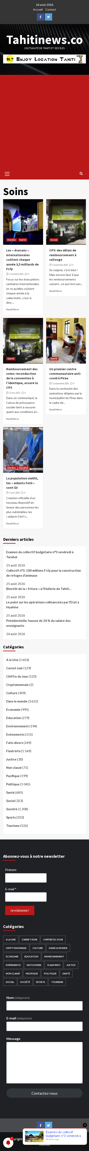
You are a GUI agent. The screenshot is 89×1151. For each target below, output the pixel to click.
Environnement (17, 726)
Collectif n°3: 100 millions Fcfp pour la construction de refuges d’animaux (43, 573)
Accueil (38, 9)
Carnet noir (14, 668)
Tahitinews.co (44, 39)
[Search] (81, 173)
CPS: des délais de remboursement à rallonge (62, 255)
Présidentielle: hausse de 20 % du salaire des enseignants (38, 623)
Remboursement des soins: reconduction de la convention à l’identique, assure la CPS (22, 378)
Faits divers (14, 743)
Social (54, 239)
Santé (22, 239)
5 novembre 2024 (60, 264)
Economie (13, 709)
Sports (11, 817)
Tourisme (13, 825)
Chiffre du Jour (17, 676)
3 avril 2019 (14, 492)
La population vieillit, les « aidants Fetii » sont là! (22, 483)
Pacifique (13, 776)
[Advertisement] (44, 121)
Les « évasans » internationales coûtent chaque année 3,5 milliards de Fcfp (22, 259)
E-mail (10, 889)
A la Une (11, 239)
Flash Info (13, 751)
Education (13, 718)
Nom (18, 997)
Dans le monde (16, 701)
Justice (11, 759)
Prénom (10, 870)
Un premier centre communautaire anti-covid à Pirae (65, 373)
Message (13, 1039)
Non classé (14, 767)
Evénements (15, 734)
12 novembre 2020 (60, 383)
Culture (11, 693)
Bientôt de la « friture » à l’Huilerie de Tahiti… (38, 589)
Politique (12, 784)
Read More (12, 309)
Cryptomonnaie (17, 684)
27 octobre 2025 (16, 274)
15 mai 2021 (14, 392)
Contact (50, 9)
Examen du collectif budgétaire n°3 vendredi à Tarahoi (39, 554)
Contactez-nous (44, 1093)
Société (23, 467)
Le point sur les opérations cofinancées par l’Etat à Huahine (42, 604)
